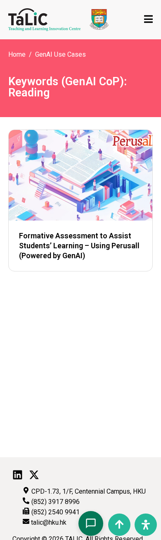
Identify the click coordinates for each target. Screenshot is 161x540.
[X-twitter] (34, 475)
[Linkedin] (17, 475)
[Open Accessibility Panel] (146, 525)
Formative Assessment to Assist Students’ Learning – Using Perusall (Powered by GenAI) (79, 245)
